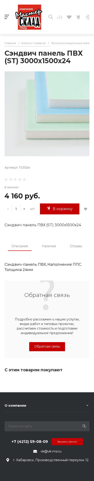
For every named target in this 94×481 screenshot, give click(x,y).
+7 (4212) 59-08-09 (29, 441)
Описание (19, 246)
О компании (15, 405)
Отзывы (76, 246)
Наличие (49, 246)
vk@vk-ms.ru (51, 451)
